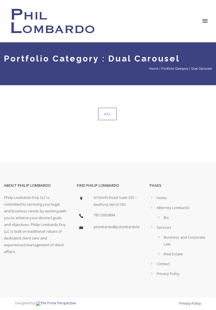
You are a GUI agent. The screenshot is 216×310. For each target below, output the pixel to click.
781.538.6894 (104, 214)
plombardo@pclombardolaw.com (122, 226)
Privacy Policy (168, 273)
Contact (163, 263)
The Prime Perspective (58, 303)
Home (153, 69)
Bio (166, 217)
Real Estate (173, 253)
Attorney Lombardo (173, 207)
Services (164, 227)
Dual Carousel (201, 69)
